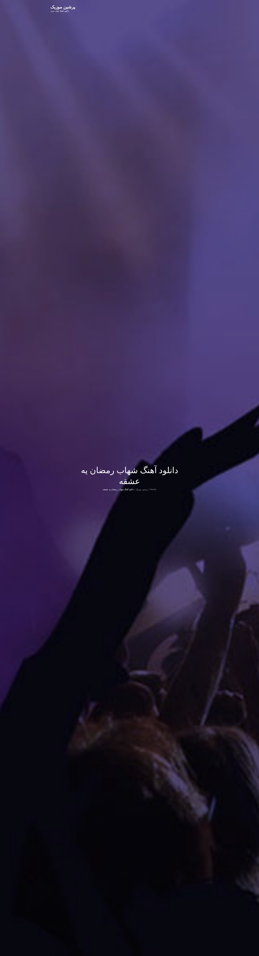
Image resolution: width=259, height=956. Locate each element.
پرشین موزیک (62, 6)
